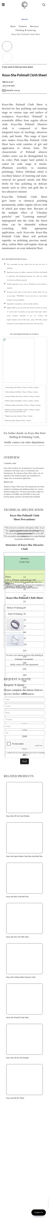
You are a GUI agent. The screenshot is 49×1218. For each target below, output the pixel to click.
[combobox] (24, 726)
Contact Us (38, 1212)
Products (23, 26)
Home (13, 26)
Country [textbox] (8, 726)
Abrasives (34, 26)
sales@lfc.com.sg (13, 90)
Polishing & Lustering (25, 30)
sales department (34, 442)
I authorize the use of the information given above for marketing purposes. (26, 754)
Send (24, 761)
